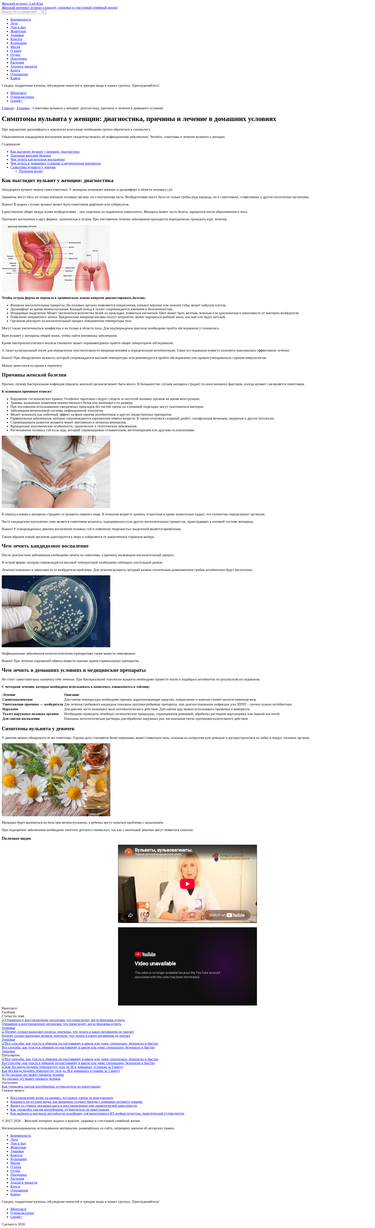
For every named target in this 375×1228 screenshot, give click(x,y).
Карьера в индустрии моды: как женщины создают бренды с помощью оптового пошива (76, 1102)
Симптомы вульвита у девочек (33, 167)
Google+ (16, 101)
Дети (14, 23)
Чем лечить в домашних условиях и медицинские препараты (55, 163)
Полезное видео (31, 171)
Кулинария (18, 43)
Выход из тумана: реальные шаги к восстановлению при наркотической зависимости (73, 1105)
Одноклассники (22, 97)
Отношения (19, 74)
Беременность (20, 19)
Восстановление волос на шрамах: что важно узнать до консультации (61, 1098)
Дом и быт (18, 27)
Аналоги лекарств (23, 66)
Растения (17, 62)
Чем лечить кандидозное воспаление (37, 159)
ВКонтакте (18, 93)
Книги (15, 70)
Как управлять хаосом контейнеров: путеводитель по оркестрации (51, 1086)
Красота (16, 39)
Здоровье (17, 35)
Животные (18, 31)
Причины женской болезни (30, 155)
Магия (15, 47)
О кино (15, 51)
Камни (15, 78)
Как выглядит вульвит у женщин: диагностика (44, 151)
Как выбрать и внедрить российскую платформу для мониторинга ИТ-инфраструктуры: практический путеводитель (97, 1113)
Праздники (18, 58)
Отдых (15, 54)
